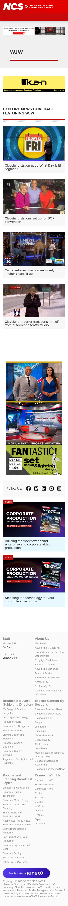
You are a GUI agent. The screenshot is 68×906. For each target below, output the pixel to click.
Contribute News (44, 789)
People (38, 722)
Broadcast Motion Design (16, 800)
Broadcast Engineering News (50, 769)
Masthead (40, 643)
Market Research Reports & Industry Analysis (49, 754)
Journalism (40, 726)
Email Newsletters (44, 784)
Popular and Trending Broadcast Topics (17, 779)
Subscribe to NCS (44, 780)
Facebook (40, 797)
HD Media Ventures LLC (41, 884)
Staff (6, 638)
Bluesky (39, 802)
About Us (42, 638)
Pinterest (39, 815)
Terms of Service (43, 673)
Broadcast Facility (12, 853)
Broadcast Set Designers (16, 726)
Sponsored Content (45, 664)
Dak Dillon (8, 654)
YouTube (39, 806)
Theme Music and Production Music (12, 814)
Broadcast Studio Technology (12, 794)
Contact (39, 793)
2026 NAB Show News (15, 862)
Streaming (40, 731)
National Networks (45, 735)
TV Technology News (14, 857)
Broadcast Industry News (48, 713)
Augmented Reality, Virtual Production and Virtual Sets (17, 822)
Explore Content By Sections (49, 702)
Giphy (38, 819)
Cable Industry (42, 739)
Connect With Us (47, 775)
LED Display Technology (15, 717)
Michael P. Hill (10, 643)
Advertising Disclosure (46, 669)
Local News (41, 748)
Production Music (12, 722)
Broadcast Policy (43, 718)
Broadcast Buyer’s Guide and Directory (18, 702)
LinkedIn (39, 810)
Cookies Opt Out (44, 686)
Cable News (41, 744)
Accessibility (41, 682)
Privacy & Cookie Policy (47, 677)
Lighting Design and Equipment (13, 736)
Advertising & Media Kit (47, 648)
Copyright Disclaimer (46, 660)
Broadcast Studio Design (16, 787)
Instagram (40, 823)
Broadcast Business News (48, 709)
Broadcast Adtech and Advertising (46, 762)
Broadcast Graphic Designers (12, 744)
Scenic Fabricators (12, 730)
